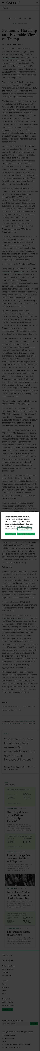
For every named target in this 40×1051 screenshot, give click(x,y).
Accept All (10, 534)
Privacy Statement (25, 529)
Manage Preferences (26, 534)
